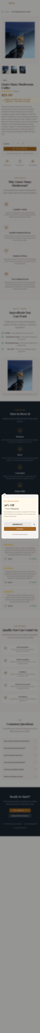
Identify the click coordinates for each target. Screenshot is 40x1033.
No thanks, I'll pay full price (20, 534)
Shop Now (20, 529)
